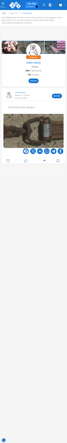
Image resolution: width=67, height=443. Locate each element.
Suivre (33, 81)
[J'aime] (8, 160)
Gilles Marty (20, 92)
